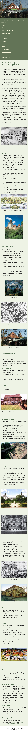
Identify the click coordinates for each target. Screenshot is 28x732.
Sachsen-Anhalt (6, 49)
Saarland (4, 36)
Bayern (3, 25)
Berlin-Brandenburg (7, 52)
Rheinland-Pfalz (6, 33)
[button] (1, 2)
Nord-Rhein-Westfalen (7, 30)
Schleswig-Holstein (6, 57)
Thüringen (4, 41)
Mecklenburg (5, 54)
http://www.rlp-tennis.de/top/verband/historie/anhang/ (16, 723)
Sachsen (4, 44)
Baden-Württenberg (7, 38)
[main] (14, 7)
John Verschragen (14, 729)
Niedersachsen (5, 28)
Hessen (4, 46)
